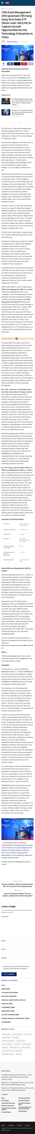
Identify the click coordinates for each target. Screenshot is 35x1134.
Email (3, 949)
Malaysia (5, 1047)
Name (4, 941)
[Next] (19, 122)
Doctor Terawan (7, 1044)
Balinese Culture (18, 1034)
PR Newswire (9, 8)
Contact (27, 1125)
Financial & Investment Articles (13, 1000)
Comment (5, 916)
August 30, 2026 (17, 106)
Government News (8, 1007)
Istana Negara (27, 1044)
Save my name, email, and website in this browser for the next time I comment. (16, 967)
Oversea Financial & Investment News (15, 1018)
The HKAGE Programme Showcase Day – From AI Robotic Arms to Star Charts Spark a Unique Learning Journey (22, 102)
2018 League (6, 1034)
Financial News (7, 1004)
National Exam (25, 1047)
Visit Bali (18, 1054)
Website (4, 958)
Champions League (8, 1040)
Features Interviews (9, 996)
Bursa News (5, 989)
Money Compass (12, 41)
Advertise (11, 1125)
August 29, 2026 (17, 116)
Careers (19, 1125)
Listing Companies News (10, 1014)
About (3, 1125)
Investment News (7, 1011)
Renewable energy (8, 1054)
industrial (17, 1044)
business (16, 1037)
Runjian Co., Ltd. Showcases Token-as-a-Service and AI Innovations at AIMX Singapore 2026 (22, 112)
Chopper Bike (21, 1040)
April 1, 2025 (24, 41)
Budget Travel (6, 1037)
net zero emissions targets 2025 (12, 1050)
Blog (3, 985)
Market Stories (14, 1047)
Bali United (28, 1034)
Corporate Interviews (9, 992)
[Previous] (15, 122)
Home (3, 8)
